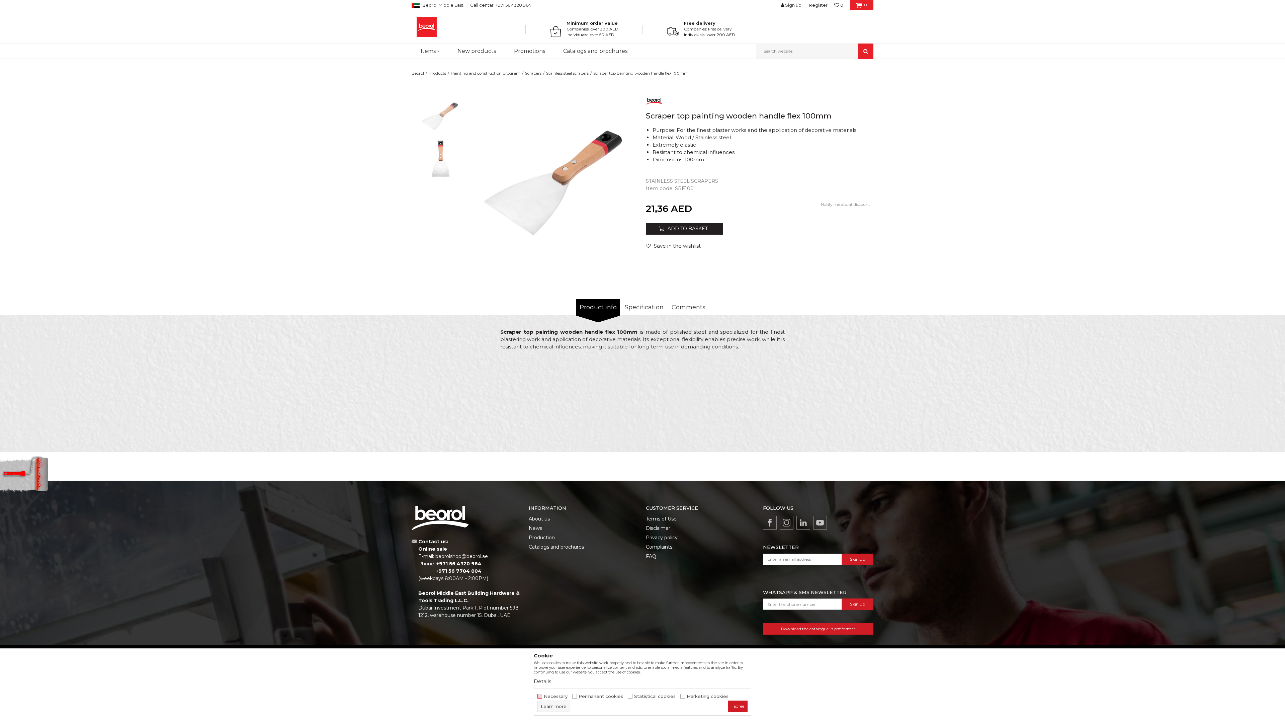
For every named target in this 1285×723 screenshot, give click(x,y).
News (535, 528)
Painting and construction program (485, 73)
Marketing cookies (708, 696)
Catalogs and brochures (556, 547)
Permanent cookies (601, 696)
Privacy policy (662, 538)
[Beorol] (427, 27)
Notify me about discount (845, 204)
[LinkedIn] (803, 522)
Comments (688, 307)
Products (437, 73)
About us (539, 519)
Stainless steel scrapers (567, 73)
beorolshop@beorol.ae (461, 556)
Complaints (659, 547)
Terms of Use (661, 519)
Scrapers (533, 73)
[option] (440, 114)
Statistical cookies (655, 696)
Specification (644, 307)
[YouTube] (820, 522)
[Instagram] (786, 522)
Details (542, 681)
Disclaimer (658, 528)
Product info (598, 307)
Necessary (556, 696)
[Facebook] (769, 522)
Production (542, 538)
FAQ (651, 556)
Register (818, 5)
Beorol (418, 73)
